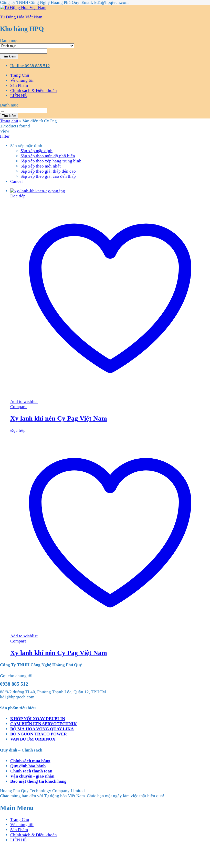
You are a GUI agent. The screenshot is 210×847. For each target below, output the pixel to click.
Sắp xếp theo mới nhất (40, 166)
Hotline (17, 65)
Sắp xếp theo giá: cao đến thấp (48, 176)
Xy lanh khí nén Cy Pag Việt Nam (58, 418)
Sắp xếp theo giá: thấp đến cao (48, 171)
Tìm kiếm (9, 56)
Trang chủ (9, 120)
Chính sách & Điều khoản (33, 90)
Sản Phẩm (19, 85)
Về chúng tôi (22, 80)
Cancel (16, 181)
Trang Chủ (19, 75)
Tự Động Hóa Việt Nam (21, 17)
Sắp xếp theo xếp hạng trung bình (50, 161)
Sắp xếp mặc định (36, 150)
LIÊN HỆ (18, 95)
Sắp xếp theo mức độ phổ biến (47, 155)
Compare (18, 406)
